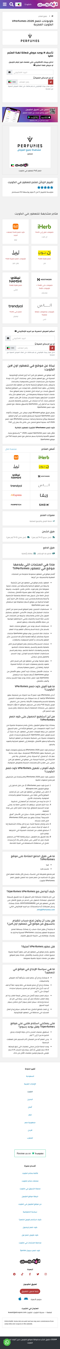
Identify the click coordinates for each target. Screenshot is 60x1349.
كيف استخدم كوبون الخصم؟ (30, 1219)
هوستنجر (44, 292)
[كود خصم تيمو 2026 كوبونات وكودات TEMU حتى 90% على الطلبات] (15, 226)
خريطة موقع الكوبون (30, 1196)
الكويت (30, 1091)
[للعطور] (30, 37)
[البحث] (11, 4)
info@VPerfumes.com (46, 909)
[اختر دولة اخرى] (18, 4)
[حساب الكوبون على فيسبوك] (30, 1274)
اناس (44, 319)
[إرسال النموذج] (50, 81)
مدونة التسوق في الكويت (30, 1188)
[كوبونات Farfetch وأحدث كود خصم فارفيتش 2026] (16, 504)
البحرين (30, 1099)
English (28, 4)
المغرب (30, 1138)
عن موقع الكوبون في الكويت (30, 1204)
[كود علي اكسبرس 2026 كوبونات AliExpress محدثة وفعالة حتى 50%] (16, 495)
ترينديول (15, 316)
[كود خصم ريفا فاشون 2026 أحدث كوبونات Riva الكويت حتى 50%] (44, 495)
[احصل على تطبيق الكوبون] (30, 114)
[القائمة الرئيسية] (4, 4)
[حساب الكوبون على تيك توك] (22, 1274)
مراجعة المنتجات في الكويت (30, 1243)
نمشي (16, 289)
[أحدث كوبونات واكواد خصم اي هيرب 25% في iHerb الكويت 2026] (44, 226)
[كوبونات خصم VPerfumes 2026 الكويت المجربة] (30, 147)
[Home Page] (47, 4)
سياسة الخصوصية (30, 1212)
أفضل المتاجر (48, 449)
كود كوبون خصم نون (30, 1235)
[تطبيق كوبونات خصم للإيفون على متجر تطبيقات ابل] (19, 1299)
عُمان (30, 1107)
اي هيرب (44, 236)
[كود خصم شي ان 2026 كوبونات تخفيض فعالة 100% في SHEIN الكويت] (44, 504)
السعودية (30, 1076)
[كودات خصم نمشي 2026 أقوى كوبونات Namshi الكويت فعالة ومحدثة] (15, 279)
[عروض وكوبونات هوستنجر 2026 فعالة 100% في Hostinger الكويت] (44, 279)
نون (44, 263)
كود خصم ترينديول (30, 1227)
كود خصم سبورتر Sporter (30, 1250)
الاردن (30, 1130)
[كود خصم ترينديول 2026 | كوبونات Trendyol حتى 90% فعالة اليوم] (15, 306)
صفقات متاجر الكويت (30, 1181)
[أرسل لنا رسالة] (7, 1342)
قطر (30, 1115)
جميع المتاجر (43, 16)
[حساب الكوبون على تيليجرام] (14, 1274)
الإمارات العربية (30, 1084)
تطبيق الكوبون (30, 1284)
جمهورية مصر (30, 1122)
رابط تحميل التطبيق (30, 1291)
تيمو (15, 239)
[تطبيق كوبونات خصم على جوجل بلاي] (26, 1299)
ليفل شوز (16, 263)
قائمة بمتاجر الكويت (30, 1173)
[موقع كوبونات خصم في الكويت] (52, 16)
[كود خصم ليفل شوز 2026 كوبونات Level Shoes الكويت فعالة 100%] (15, 253)
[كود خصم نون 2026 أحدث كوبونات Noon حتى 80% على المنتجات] (44, 253)
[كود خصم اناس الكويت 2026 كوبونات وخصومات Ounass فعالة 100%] (44, 306)
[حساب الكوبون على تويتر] (38, 1274)
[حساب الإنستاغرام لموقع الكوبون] (46, 1274)
